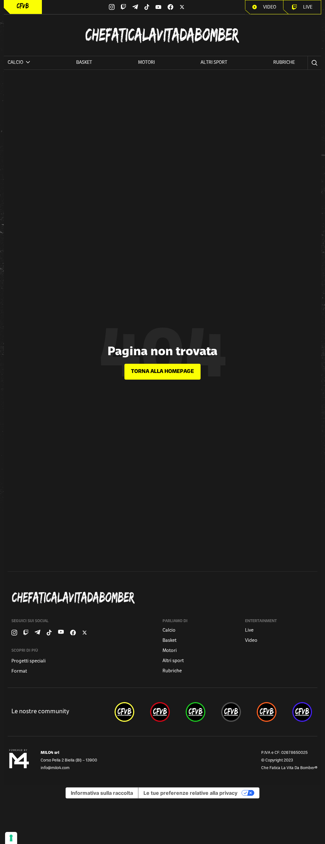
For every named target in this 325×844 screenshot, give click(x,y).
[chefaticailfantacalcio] (195, 712)
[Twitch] (123, 7)
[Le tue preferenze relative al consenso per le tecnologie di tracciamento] (11, 838)
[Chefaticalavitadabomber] (163, 597)
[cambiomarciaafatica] (231, 712)
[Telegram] (135, 6)
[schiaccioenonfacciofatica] (266, 712)
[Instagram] (112, 7)
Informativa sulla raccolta (102, 793)
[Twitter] (182, 7)
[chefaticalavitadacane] (302, 712)
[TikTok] (146, 7)
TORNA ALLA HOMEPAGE (162, 371)
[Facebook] (170, 7)
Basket (84, 62)
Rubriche (284, 62)
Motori (146, 62)
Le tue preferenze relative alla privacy (190, 793)
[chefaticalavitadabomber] (124, 712)
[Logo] (23, 6)
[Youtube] (158, 7)
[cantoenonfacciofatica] (160, 712)
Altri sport (214, 62)
